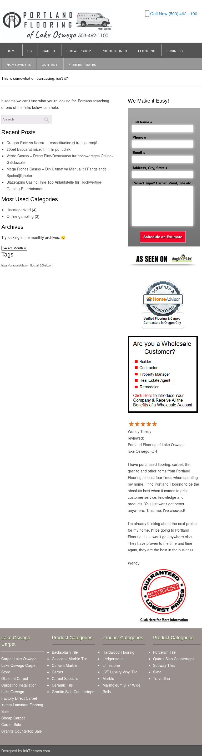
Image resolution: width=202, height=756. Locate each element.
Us (29, 51)
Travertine (161, 678)
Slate (157, 671)
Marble (108, 678)
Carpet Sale (11, 724)
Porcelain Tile (164, 652)
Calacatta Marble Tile (69, 658)
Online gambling (20, 216)
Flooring (147, 51)
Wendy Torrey (139, 431)
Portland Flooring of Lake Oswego (156, 444)
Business (174, 51)
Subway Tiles (164, 665)
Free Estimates (82, 64)
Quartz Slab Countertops (173, 658)
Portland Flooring (169, 484)
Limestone (111, 665)
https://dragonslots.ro (14, 265)
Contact (50, 64)
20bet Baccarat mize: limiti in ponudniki (39, 149)
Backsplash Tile (65, 652)
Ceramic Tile (62, 685)
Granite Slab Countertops (73, 691)
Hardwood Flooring (118, 652)
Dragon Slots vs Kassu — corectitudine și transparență (52, 142)
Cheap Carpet (13, 717)
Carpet (49, 51)
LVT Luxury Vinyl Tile (120, 671)
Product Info (114, 51)
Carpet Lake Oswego (19, 658)
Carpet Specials (65, 678)
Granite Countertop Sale (21, 731)
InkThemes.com (36, 750)
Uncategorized (19, 209)
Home (12, 51)
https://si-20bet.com (41, 265)
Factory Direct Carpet (19, 698)
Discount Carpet (14, 678)
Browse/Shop (79, 51)
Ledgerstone (113, 658)
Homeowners (19, 64)
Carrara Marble (64, 665)
